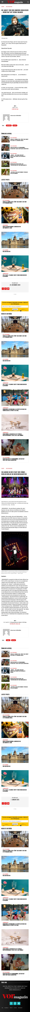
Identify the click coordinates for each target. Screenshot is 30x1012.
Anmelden (15, 309)
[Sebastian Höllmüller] (6, 117)
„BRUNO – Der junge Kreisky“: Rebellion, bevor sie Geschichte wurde (17, 156)
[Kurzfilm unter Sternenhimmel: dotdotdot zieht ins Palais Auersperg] (5, 147)
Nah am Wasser (6, 251)
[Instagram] (5, 289)
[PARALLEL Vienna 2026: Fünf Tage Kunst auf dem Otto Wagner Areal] (5, 139)
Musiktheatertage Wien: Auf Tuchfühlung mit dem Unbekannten (18, 164)
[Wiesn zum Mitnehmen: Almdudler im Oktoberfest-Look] (15, 215)
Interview (9, 125)
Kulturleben (9, 6)
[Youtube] (8, 289)
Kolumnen (5, 359)
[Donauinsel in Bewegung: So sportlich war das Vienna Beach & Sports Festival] (15, 398)
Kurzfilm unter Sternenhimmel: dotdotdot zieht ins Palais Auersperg (19, 148)
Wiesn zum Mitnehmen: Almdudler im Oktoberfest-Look (12, 227)
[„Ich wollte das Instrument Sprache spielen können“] (5, 172)
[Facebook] (3, 289)
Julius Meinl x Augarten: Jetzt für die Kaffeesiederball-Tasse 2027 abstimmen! (13, 434)
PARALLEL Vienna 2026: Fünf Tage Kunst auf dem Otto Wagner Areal (19, 140)
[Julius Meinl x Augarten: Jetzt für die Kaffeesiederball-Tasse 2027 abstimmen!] (15, 422)
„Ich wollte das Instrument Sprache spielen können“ (19, 172)
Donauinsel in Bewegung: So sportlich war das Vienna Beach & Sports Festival (14, 409)
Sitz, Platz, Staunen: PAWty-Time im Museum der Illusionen (15, 275)
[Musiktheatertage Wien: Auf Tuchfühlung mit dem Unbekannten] (5, 164)
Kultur (14, 125)
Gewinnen (5, 225)
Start (2, 6)
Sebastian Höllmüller (15, 115)
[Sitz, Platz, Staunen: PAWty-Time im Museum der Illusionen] (15, 263)
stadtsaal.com (15, 109)
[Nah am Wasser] (15, 240)
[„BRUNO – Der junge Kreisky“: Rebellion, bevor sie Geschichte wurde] (5, 155)
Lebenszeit (5, 273)
